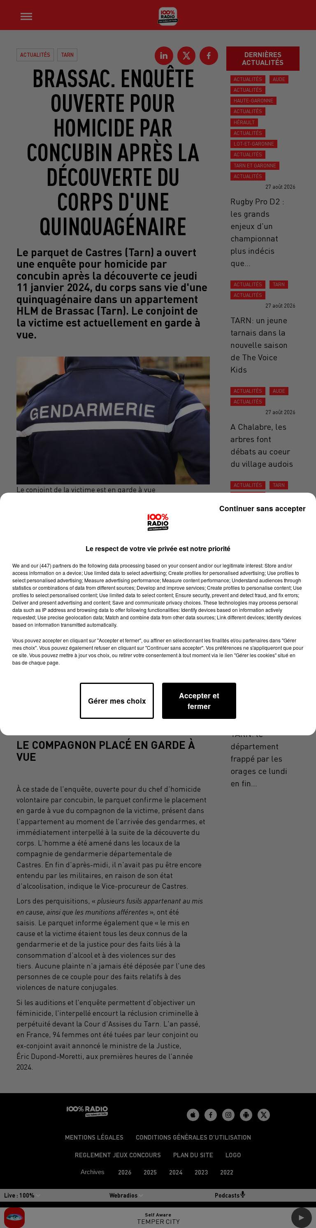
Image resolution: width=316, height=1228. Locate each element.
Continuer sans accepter (262, 508)
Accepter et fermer (199, 700)
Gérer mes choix (117, 700)
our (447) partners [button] (51, 565)
